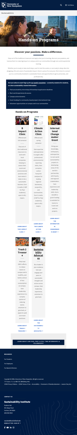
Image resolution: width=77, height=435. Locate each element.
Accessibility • (36, 384)
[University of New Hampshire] (13, 5)
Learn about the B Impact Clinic (22, 229)
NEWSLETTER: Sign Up (11, 423)
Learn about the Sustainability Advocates (38, 325)
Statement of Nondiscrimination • (51, 384)
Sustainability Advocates (38, 254)
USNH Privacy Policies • (11, 384)
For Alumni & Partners (10, 368)
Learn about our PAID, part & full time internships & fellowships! (38, 342)
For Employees (8, 363)
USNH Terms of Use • (25, 384)
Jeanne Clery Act (66, 384)
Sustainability (7, 13)
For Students (8, 359)
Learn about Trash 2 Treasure (22, 328)
